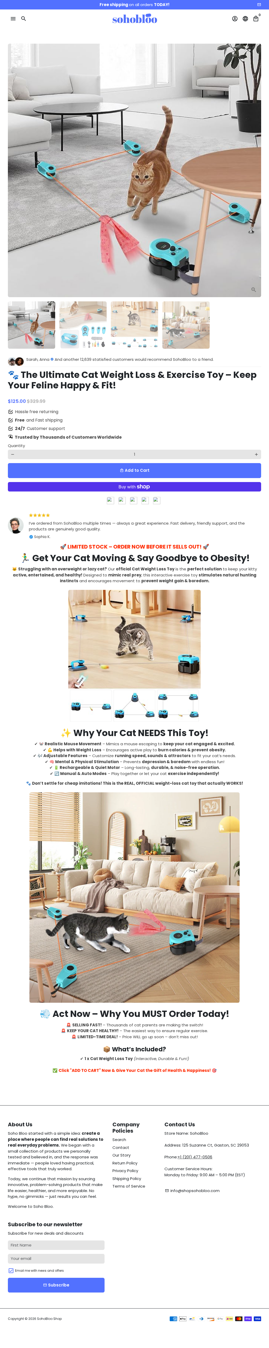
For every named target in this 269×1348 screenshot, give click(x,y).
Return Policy (124, 1163)
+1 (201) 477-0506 (195, 1157)
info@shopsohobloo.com (192, 1190)
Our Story (121, 1155)
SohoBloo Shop (49, 1318)
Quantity (16, 445)
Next (254, 170)
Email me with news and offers (39, 1270)
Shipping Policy (126, 1178)
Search (119, 1139)
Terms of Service (128, 1186)
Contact (120, 1147)
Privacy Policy (125, 1170)
